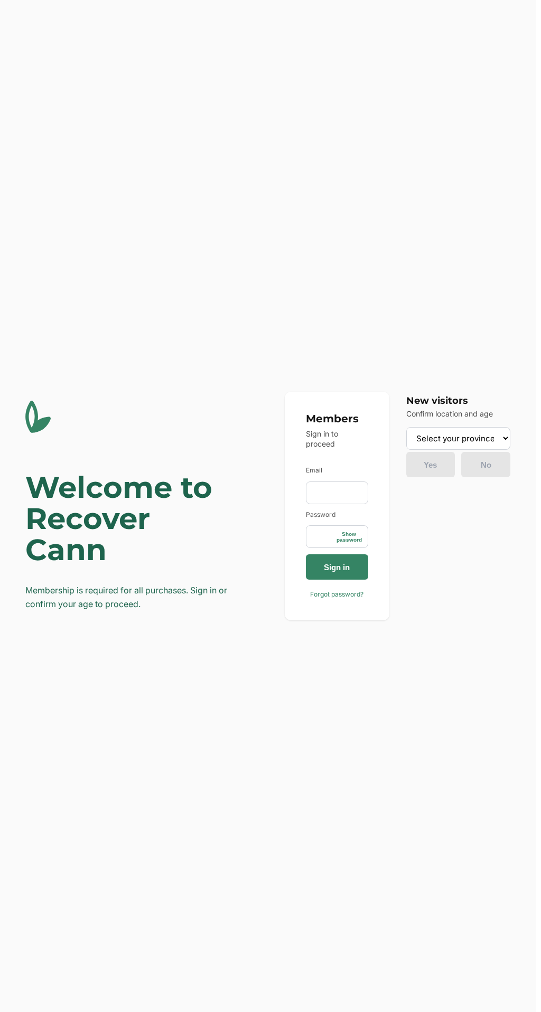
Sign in (337, 567)
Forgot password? (336, 594)
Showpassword (349, 537)
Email (314, 470)
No (486, 464)
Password (320, 514)
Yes (430, 464)
